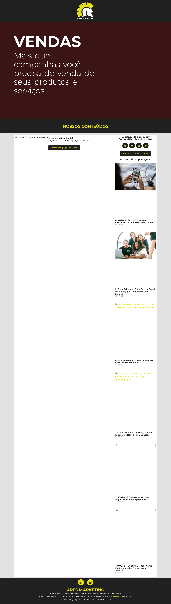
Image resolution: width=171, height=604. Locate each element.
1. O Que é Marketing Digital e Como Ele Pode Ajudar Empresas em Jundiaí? (133, 568)
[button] (125, 145)
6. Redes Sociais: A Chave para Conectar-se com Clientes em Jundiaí (134, 221)
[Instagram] (90, 582)
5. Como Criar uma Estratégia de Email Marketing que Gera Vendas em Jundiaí (135, 291)
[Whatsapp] (81, 582)
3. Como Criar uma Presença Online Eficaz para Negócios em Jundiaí (133, 433)
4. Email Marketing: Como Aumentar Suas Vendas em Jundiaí (134, 361)
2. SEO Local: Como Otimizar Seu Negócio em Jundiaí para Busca (132, 498)
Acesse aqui (116, 596)
